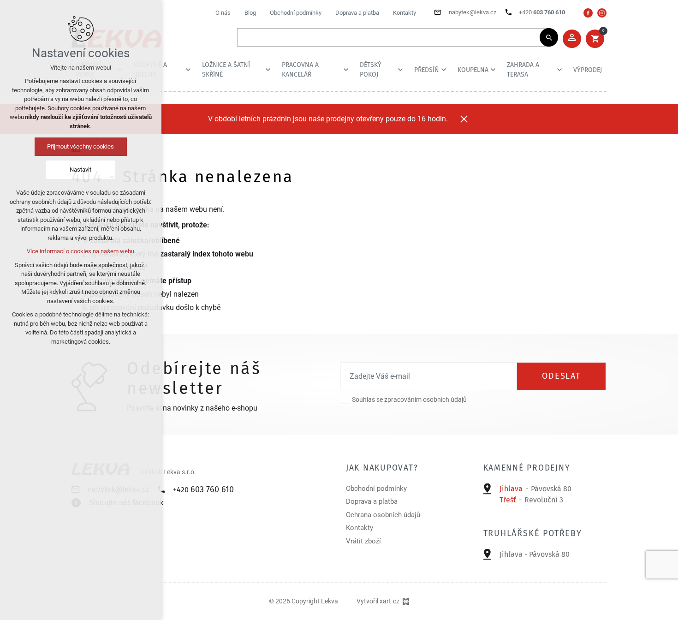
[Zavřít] (464, 119)
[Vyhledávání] (393, 37)
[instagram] (602, 13)
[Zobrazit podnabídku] (188, 69)
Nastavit (81, 169)
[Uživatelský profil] (572, 39)
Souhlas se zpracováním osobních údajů (409, 399)
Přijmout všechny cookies (81, 146)
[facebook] (588, 13)
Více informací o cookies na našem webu (81, 251)
